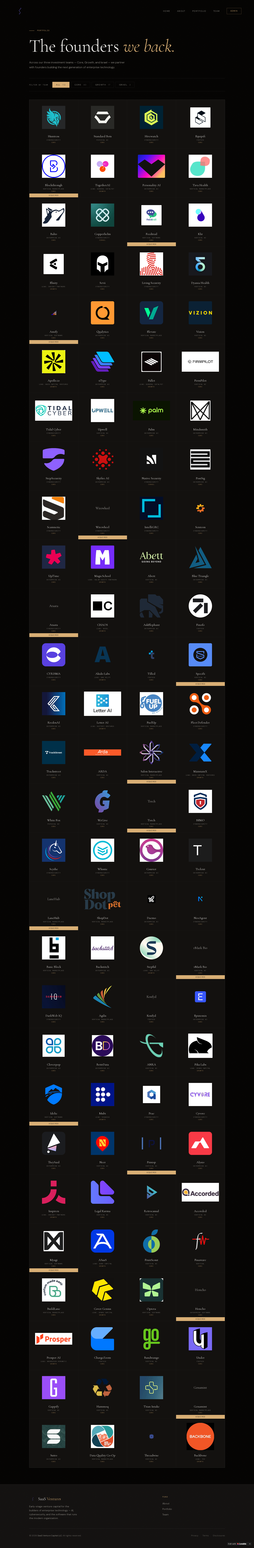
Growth (102, 84)
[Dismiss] (250, 1544)
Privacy (194, 1535)
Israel (125, 84)
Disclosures (219, 1535)
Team (216, 11)
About (181, 11)
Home (166, 11)
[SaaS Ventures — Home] (20, 11)
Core (80, 84)
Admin (234, 11)
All (61, 84)
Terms (206, 1535)
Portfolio (199, 11)
